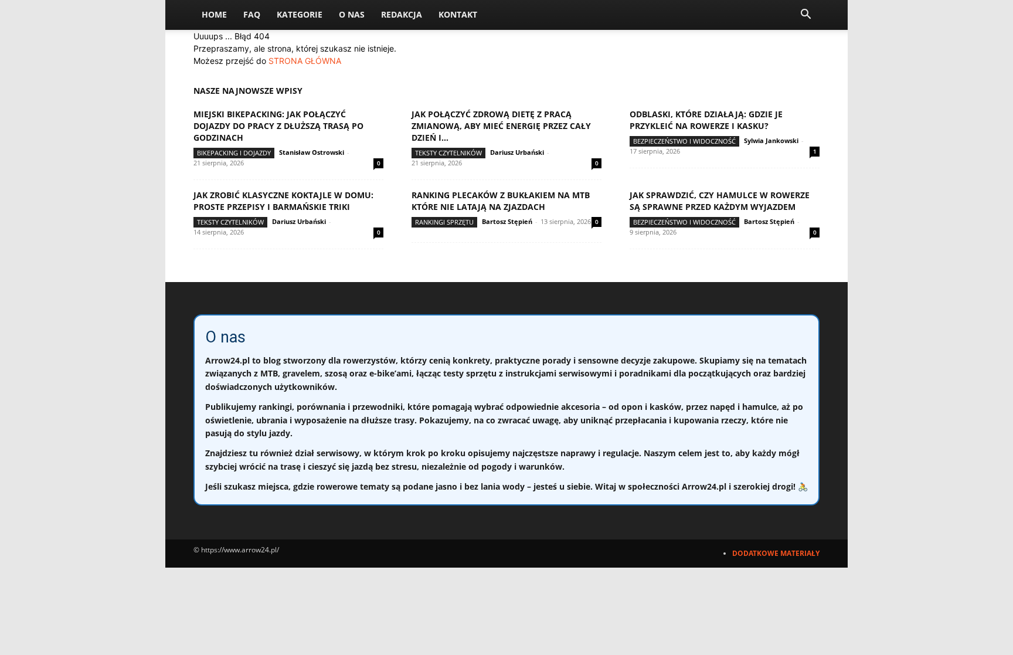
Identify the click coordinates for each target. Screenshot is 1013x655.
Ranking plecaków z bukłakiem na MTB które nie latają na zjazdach (501, 200)
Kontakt (457, 14)
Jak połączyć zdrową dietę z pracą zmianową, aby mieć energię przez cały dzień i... (501, 125)
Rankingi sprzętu (444, 222)
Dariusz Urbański (517, 152)
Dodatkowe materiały (776, 553)
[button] (805, 15)
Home (214, 14)
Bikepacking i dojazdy (234, 152)
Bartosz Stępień (507, 221)
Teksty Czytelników (448, 152)
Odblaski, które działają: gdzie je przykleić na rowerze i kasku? (706, 119)
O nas (352, 14)
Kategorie (299, 14)
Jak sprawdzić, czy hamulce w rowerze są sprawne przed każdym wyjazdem (720, 200)
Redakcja (401, 14)
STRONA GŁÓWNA (304, 61)
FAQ (251, 14)
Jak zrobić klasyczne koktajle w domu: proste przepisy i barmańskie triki (283, 200)
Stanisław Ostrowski (311, 152)
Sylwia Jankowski (771, 140)
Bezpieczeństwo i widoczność (684, 141)
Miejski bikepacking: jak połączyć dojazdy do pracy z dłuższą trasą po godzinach (278, 125)
